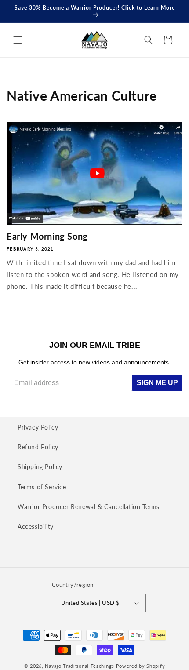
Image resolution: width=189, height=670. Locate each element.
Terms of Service (42, 487)
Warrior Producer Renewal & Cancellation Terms (89, 506)
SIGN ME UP (157, 382)
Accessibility (36, 526)
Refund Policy (38, 447)
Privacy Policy (38, 427)
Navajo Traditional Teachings (79, 666)
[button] (17, 40)
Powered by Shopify (140, 666)
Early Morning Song (47, 236)
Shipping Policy (40, 466)
